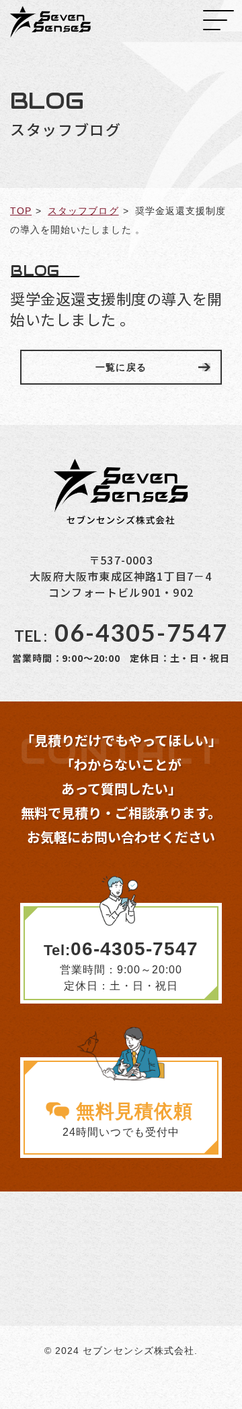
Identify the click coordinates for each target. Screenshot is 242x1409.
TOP (21, 210)
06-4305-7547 (121, 632)
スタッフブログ (83, 210)
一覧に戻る (120, 367)
